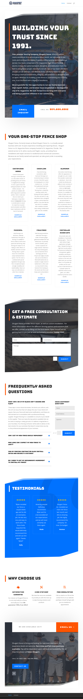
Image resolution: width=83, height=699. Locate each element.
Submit (65, 359)
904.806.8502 (59, 109)
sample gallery (18, 216)
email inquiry (23, 111)
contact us (20, 666)
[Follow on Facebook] (14, 673)
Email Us (66, 627)
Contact (69, 3)
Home (63, 3)
